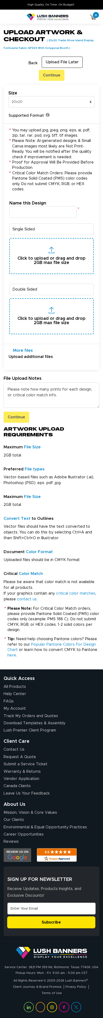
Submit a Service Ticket (25, 764)
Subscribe (51, 922)
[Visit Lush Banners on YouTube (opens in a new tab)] (40, 1007)
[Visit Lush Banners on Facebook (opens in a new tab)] (64, 1007)
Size (12, 93)
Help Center (15, 694)
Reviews (11, 841)
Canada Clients (17, 786)
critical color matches (75, 593)
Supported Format (26, 115)
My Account (15, 708)
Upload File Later (62, 62)
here (11, 655)
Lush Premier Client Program (30, 730)
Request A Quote (20, 757)
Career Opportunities (24, 834)
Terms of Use (51, 993)
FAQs (9, 701)
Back (33, 63)
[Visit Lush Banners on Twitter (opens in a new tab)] (76, 1007)
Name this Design (27, 203)
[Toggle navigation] (9, 17)
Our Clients (14, 820)
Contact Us (14, 749)
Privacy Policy (75, 987)
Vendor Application (21, 779)
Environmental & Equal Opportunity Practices (45, 827)
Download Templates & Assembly (34, 723)
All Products (15, 687)
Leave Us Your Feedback (27, 793)
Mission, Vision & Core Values (30, 812)
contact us (27, 599)
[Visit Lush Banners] (51, 953)
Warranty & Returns (22, 771)
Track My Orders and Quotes (31, 716)
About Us (14, 804)
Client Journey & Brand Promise (37, 987)
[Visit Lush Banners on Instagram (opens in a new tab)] (52, 1007)
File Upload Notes (22, 378)
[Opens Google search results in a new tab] (17, 855)
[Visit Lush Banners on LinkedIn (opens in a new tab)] (29, 1007)
